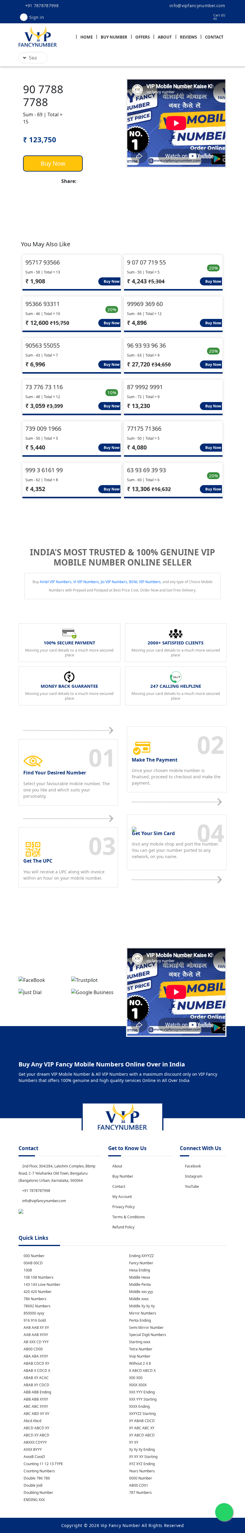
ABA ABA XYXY (35, 1356)
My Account (122, 1196)
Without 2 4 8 (139, 1363)
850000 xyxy (33, 1313)
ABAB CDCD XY (36, 1363)
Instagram (193, 1176)
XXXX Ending (139, 1406)
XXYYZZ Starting (142, 1413)
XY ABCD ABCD (141, 1435)
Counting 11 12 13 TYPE (43, 1463)
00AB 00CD (33, 1262)
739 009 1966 (43, 428)
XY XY (133, 1442)
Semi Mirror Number (146, 1327)
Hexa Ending (139, 1270)
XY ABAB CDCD (141, 1420)
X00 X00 (135, 1377)
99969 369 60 (145, 304)
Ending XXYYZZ (141, 1255)
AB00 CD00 (33, 1349)
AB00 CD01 (138, 1485)
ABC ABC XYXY (35, 1406)
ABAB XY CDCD (36, 1384)
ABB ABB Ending (37, 1392)
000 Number (34, 1255)
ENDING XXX (34, 1499)
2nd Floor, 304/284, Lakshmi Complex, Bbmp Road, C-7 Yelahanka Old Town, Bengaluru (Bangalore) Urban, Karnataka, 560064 (57, 1173)
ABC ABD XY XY (36, 1413)
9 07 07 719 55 (146, 262)
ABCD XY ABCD (36, 1435)
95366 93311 (42, 304)
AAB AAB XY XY (36, 1327)
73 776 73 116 (44, 387)
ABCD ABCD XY (36, 1427)
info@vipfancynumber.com (196, 5)
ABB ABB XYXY (35, 1399)
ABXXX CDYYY (35, 1442)
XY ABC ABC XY (141, 1427)
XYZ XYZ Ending (141, 1463)
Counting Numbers (39, 1471)
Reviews (188, 37)
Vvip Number (139, 1356)
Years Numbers (141, 1471)
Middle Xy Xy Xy (141, 1306)
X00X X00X (137, 1384)
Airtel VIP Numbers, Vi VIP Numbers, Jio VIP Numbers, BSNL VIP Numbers (100, 581)
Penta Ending (139, 1320)
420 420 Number (37, 1291)
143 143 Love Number (41, 1284)
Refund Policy (123, 1227)
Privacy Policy (123, 1206)
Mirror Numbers (142, 1313)
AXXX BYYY (32, 1449)
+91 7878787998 (41, 5)
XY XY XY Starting (142, 1456)
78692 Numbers (36, 1306)
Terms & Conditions (128, 1216)
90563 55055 (42, 345)
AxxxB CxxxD (34, 1456)
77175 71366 (144, 428)
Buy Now (53, 163)
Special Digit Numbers (147, 1334)
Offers (142, 37)
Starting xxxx (139, 1341)
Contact (214, 37)
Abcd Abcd (32, 1420)
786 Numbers (34, 1298)
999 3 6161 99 (44, 470)
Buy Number (114, 37)
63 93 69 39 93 (146, 470)
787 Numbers (140, 1492)
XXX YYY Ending (141, 1392)
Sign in (36, 17)
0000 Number (140, 1478)
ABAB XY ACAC (36, 1377)
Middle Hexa (139, 1277)
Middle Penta (139, 1284)
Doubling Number (38, 1492)
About (165, 37)
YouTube (192, 1186)
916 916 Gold (34, 1320)
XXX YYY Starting (142, 1399)
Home (86, 37)
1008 (27, 1270)
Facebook (193, 1166)
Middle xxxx (138, 1298)
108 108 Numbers (38, 1277)
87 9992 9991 (145, 387)
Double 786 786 (36, 1478)
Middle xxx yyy (140, 1291)
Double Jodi (32, 1485)
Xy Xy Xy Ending (141, 1449)
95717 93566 (42, 262)
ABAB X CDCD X (36, 1370)
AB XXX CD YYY (36, 1341)
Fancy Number (140, 1262)
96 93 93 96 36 (146, 345)
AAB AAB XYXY (35, 1334)
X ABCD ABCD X (142, 1370)
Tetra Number (140, 1349)
